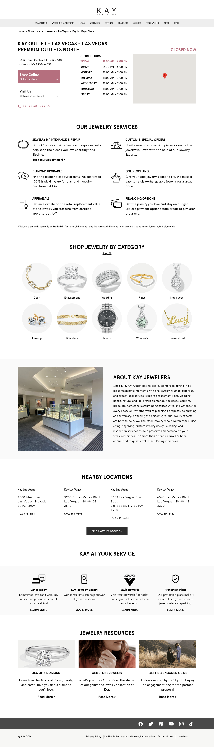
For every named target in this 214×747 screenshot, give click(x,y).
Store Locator (35, 31)
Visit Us (32, 94)
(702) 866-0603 (73, 513)
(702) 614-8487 (165, 513)
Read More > (46, 697)
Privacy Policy (93, 736)
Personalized (152, 23)
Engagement (41, 23)
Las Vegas (63, 31)
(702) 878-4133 (26, 513)
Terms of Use (165, 736)
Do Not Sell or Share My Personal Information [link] (129, 736)
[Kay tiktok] (191, 724)
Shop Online (29, 77)
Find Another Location (107, 531)
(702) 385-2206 (36, 106)
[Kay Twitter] (151, 724)
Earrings (109, 23)
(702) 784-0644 (120, 517)
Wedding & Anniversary (63, 23)
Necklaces (95, 23)
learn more (38, 610)
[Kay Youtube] (171, 724)
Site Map (183, 736)
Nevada (51, 31)
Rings (82, 23)
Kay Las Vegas (26, 489)
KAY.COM (24, 736)
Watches (137, 23)
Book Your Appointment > (48, 159)
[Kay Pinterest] (161, 724)
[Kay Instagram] (181, 724)
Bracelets (123, 23)
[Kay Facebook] (140, 724)
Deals (176, 23)
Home (21, 31)
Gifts (166, 23)
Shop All (107, 253)
